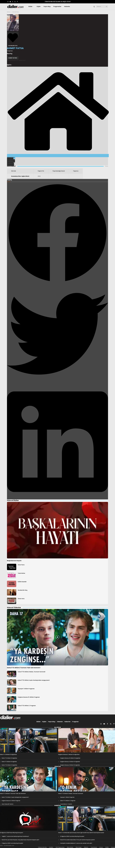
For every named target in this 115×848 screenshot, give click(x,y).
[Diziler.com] (15, 6)
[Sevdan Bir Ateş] (11, 592)
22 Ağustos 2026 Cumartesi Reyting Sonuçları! (72, 836)
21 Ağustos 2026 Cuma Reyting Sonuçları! (12, 843)
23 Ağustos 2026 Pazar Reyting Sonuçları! (11, 832)
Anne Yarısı (21, 565)
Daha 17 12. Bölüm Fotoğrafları (9, 758)
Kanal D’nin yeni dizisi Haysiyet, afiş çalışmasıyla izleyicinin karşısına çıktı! (20, 839)
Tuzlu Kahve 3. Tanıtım (66, 804)
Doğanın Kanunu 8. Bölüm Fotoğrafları (70, 765)
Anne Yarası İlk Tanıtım (7, 804)
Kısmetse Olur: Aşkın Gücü (20, 176)
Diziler (30, 6)
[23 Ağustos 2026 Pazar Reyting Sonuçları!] (28, 818)
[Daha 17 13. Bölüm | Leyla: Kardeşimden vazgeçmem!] (11, 682)
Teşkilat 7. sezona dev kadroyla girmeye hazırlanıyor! (15, 836)
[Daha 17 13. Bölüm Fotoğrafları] (28, 740)
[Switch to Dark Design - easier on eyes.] (94, 6)
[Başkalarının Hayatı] (57, 530)
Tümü (106, 166)
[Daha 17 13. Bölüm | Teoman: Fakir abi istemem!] (57, 637)
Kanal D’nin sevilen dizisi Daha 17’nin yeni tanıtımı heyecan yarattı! (77, 839)
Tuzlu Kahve (21, 573)
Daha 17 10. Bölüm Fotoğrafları (9, 765)
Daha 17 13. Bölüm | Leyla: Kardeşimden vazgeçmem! (34, 680)
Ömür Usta (21, 598)
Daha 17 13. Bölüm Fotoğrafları (8, 754)
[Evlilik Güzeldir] (11, 584)
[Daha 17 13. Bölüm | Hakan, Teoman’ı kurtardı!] (11, 674)
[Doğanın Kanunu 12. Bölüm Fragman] (11, 699)
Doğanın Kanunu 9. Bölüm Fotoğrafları (70, 761)
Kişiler (39, 6)
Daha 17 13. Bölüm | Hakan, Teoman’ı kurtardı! (31, 672)
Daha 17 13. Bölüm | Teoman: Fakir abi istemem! (23, 668)
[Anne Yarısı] (11, 567)
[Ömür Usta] (11, 601)
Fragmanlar (57, 6)
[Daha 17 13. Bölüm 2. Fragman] (11, 708)
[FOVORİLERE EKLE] (13, 34)
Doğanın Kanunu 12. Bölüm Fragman (29, 697)
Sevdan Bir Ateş (22, 590)
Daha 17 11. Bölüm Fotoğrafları (9, 761)
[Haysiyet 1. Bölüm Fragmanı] (11, 691)
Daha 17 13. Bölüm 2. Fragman (27, 705)
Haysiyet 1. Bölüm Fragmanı (26, 689)
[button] (57, 233)
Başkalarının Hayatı (14, 561)
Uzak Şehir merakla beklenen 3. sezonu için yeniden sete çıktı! (76, 843)
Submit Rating (12, 58)
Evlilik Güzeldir (22, 582)
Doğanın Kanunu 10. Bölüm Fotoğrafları (70, 758)
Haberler (67, 6)
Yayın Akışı (47, 6)
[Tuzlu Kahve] (11, 575)
